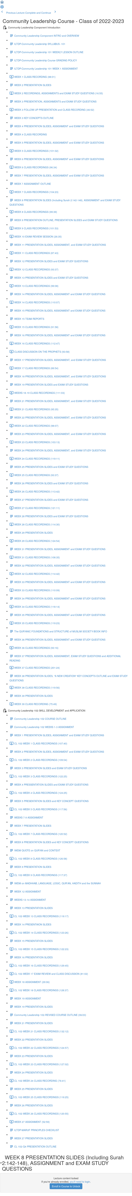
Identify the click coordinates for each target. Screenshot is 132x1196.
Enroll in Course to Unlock (66, 1186)
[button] (2, 3)
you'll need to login (80, 1181)
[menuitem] (2, 8)
